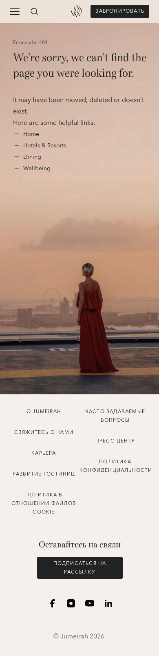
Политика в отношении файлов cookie (43, 503)
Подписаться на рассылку (79, 567)
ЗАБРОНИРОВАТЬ (119, 11)
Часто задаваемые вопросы (115, 416)
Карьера (43, 453)
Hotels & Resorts (44, 146)
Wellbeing (37, 168)
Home (32, 134)
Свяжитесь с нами (43, 432)
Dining (33, 157)
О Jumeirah (43, 411)
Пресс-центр (115, 441)
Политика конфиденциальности (116, 466)
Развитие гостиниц (44, 474)
